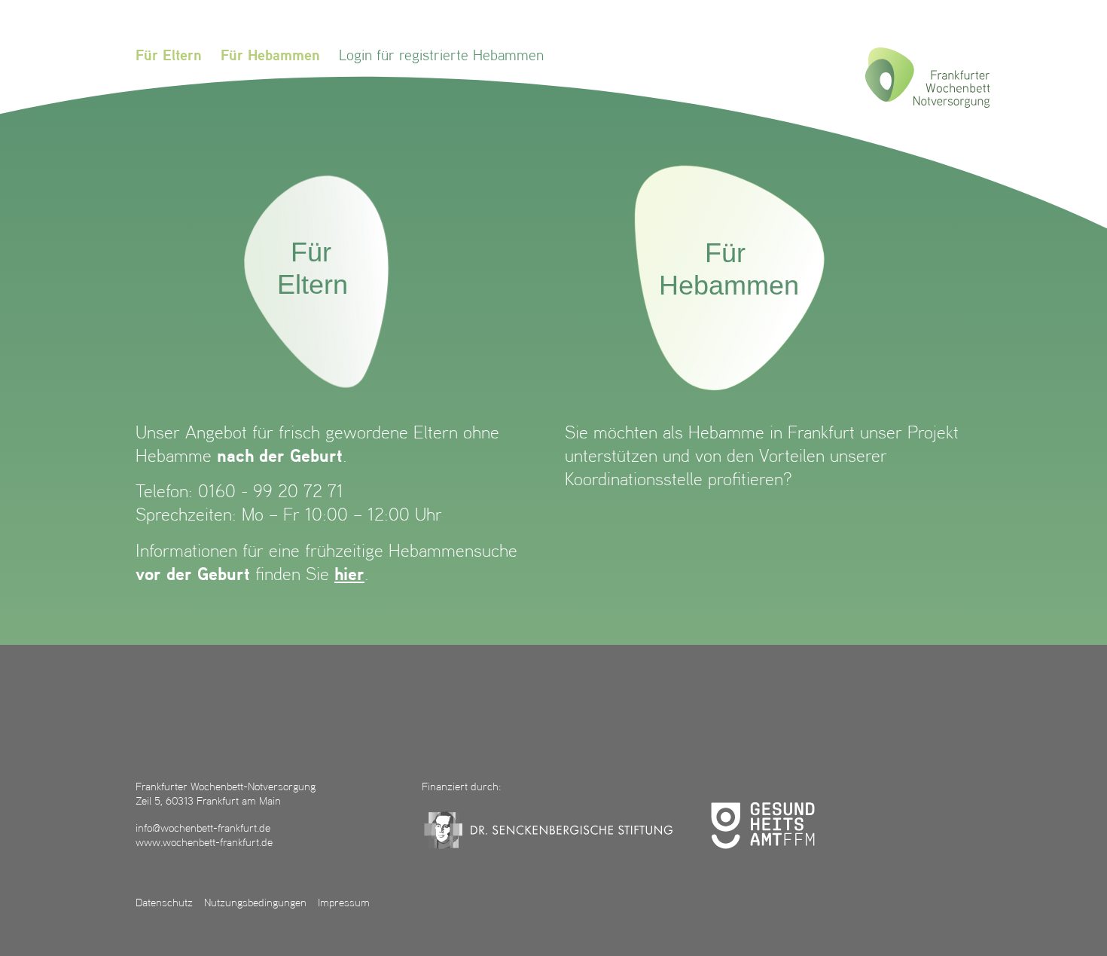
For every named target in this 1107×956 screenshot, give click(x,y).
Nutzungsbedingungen (255, 904)
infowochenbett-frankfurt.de (203, 829)
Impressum (344, 904)
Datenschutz (164, 904)
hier (349, 575)
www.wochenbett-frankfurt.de (204, 843)
